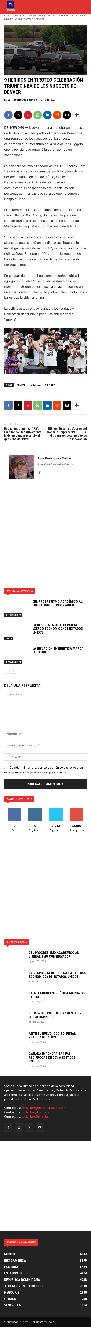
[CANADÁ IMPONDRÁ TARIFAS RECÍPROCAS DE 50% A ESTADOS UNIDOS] (14, 1059)
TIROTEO (50, 385)
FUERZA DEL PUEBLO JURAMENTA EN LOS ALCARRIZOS (55, 1015)
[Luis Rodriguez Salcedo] (21, 467)
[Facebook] (8, 115)
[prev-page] (7, 671)
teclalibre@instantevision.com (43, 1108)
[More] (76, 115)
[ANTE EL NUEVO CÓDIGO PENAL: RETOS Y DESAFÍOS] (14, 1039)
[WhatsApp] (37, 115)
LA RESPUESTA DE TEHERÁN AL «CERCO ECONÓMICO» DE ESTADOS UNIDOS (57, 628)
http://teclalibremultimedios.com (56, 464)
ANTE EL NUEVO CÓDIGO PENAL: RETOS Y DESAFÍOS (53, 1035)
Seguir (35, 809)
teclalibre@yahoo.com (37, 1112)
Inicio (7, 15)
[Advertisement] (45, 535)
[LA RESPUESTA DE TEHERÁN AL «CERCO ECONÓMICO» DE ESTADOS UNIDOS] (16, 631)
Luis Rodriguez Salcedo (22, 99)
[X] (18, 115)
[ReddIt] (57, 115)
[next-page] (13, 671)
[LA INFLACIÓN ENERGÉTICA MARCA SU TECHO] (16, 655)
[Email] (67, 115)
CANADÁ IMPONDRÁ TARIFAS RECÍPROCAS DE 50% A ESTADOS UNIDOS (52, 1057)
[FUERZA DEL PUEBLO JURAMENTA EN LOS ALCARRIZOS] (14, 1018)
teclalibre (35, 385)
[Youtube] (40, 1127)
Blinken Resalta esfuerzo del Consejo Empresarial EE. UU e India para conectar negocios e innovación (67, 434)
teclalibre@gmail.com (37, 1117)
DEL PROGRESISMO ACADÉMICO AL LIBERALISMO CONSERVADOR (57, 603)
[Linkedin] (47, 115)
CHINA (9, 638)
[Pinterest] (28, 115)
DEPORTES (19, 15)
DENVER (21, 385)
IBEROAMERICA (13, 615)
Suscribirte (76, 809)
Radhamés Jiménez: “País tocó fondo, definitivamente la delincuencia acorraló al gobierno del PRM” (22, 434)
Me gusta (14, 809)
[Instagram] (19, 1127)
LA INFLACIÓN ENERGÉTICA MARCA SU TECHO (58, 650)
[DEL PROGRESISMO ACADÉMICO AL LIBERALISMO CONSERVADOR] (16, 608)
